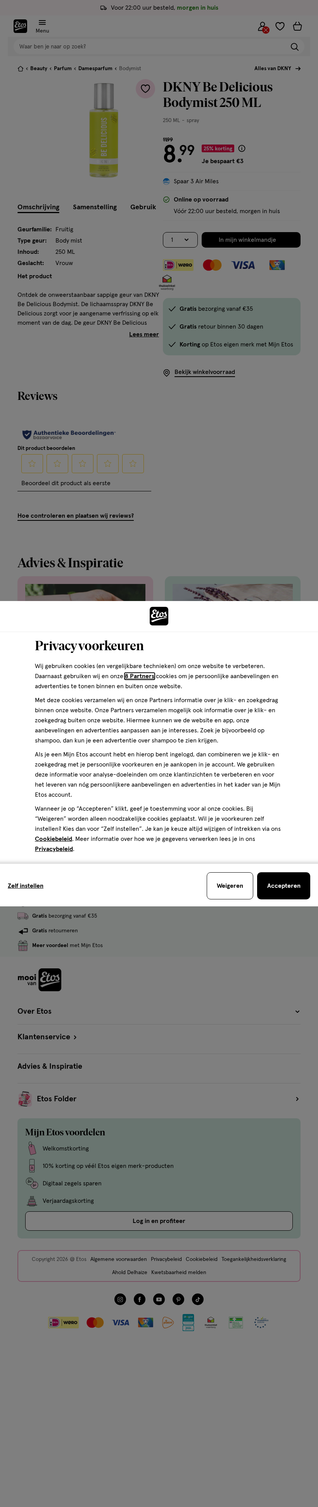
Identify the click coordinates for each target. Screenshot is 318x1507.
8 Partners (139, 676)
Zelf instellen (25, 886)
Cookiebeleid (53, 839)
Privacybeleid (54, 849)
